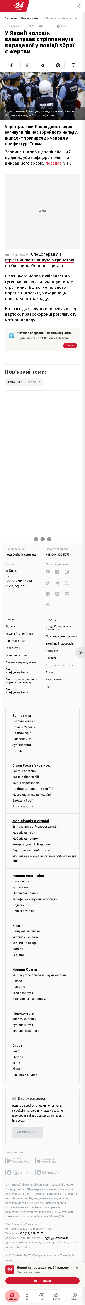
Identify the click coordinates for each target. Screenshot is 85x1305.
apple (48, 1160)
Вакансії (51, 658)
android (18, 1160)
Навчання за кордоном (29, 999)
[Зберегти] (73, 65)
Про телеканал (15, 641)
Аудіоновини (21, 745)
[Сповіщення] (80, 6)
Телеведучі (12, 648)
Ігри (48, 686)
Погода (17, 751)
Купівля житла (22, 1025)
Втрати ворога (22, 806)
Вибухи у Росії (22, 800)
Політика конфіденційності (17, 671)
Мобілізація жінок (25, 838)
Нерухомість (23, 1013)
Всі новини (21, 715)
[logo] (19, 6)
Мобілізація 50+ (23, 833)
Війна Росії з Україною (31, 765)
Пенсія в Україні (24, 911)
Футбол (17, 1057)
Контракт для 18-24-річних (31, 844)
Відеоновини (21, 739)
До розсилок (27, 1132)
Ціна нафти (20, 881)
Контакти (52, 651)
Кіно (16, 925)
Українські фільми (25, 937)
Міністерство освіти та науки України (39, 975)
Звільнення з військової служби (35, 826)
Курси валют (21, 887)
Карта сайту (53, 679)
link (48, 572)
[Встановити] (42, 1275)
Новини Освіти (24, 969)
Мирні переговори (25, 783)
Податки (18, 905)
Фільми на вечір (24, 943)
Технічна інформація (60, 643)
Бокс (15, 1051)
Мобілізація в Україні (30, 821)
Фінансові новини (25, 893)
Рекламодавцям (16, 655)
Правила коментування (61, 636)
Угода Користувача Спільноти (58, 628)
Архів (49, 672)
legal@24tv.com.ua (56, 1238)
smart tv (18, 1172)
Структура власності (59, 665)
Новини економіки (28, 876)
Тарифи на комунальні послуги (34, 899)
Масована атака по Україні (31, 795)
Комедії (17, 949)
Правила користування (20, 662)
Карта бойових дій (25, 777)
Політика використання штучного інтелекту (21, 681)
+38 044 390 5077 (57, 555)
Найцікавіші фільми (26, 931)
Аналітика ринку (24, 1019)
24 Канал (11, 18)
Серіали (18, 955)
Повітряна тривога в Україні (32, 789)
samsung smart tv (48, 1172)
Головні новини (23, 721)
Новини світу (30, 18)
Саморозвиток (22, 993)
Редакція (11, 626)
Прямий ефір (21, 733)
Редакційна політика (19, 633)
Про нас (10, 619)
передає (53, 163)
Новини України (24, 727)
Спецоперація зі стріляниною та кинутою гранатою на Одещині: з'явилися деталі (39, 260)
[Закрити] (77, 1268)
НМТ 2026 (19, 987)
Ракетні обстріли (24, 771)
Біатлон (18, 1069)
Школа (17, 981)
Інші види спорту (24, 1075)
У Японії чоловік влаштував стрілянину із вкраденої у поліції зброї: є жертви (61, 18)
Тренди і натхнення (26, 1031)
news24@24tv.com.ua (20, 555)
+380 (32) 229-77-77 (30, 1233)
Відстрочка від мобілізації (31, 850)
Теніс (16, 1063)
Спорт (17, 1045)
